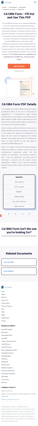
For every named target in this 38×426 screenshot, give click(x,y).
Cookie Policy (5, 318)
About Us (4, 297)
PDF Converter (5, 365)
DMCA (3, 315)
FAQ (2, 309)
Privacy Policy (5, 303)
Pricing (3, 321)
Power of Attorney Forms (8, 341)
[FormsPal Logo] (6, 2)
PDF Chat (4, 382)
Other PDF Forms (6, 347)
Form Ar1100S (9, 262)
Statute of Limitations (8, 370)
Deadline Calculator (7, 368)
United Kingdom (13, 7)
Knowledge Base (6, 356)
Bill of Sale (4, 332)
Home (3, 291)
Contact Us (4, 300)
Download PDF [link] (19, 71)
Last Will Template (6, 329)
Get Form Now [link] (19, 66)
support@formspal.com (12, 399)
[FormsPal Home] (6, 286)
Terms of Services (6, 306)
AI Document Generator (8, 373)
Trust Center (5, 379)
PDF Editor (4, 359)
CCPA (3, 312)
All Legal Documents (7, 353)
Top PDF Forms (5, 344)
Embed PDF (4, 362)
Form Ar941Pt (9, 271)
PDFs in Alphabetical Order (9, 350)
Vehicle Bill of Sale (6, 335)
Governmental (22, 7)
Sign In (3, 294)
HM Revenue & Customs (9, 9)
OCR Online (4, 376)
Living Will (4, 338)
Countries (4, 7)
